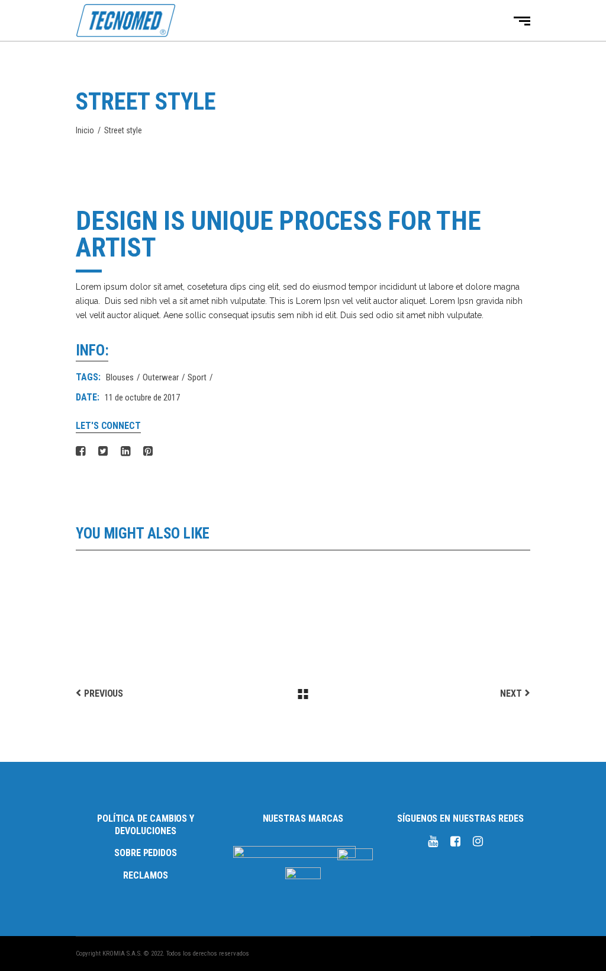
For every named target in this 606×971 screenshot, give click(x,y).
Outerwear (161, 377)
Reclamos (145, 875)
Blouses (120, 377)
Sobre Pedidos (145, 852)
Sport (197, 377)
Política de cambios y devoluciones (145, 825)
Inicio (85, 130)
